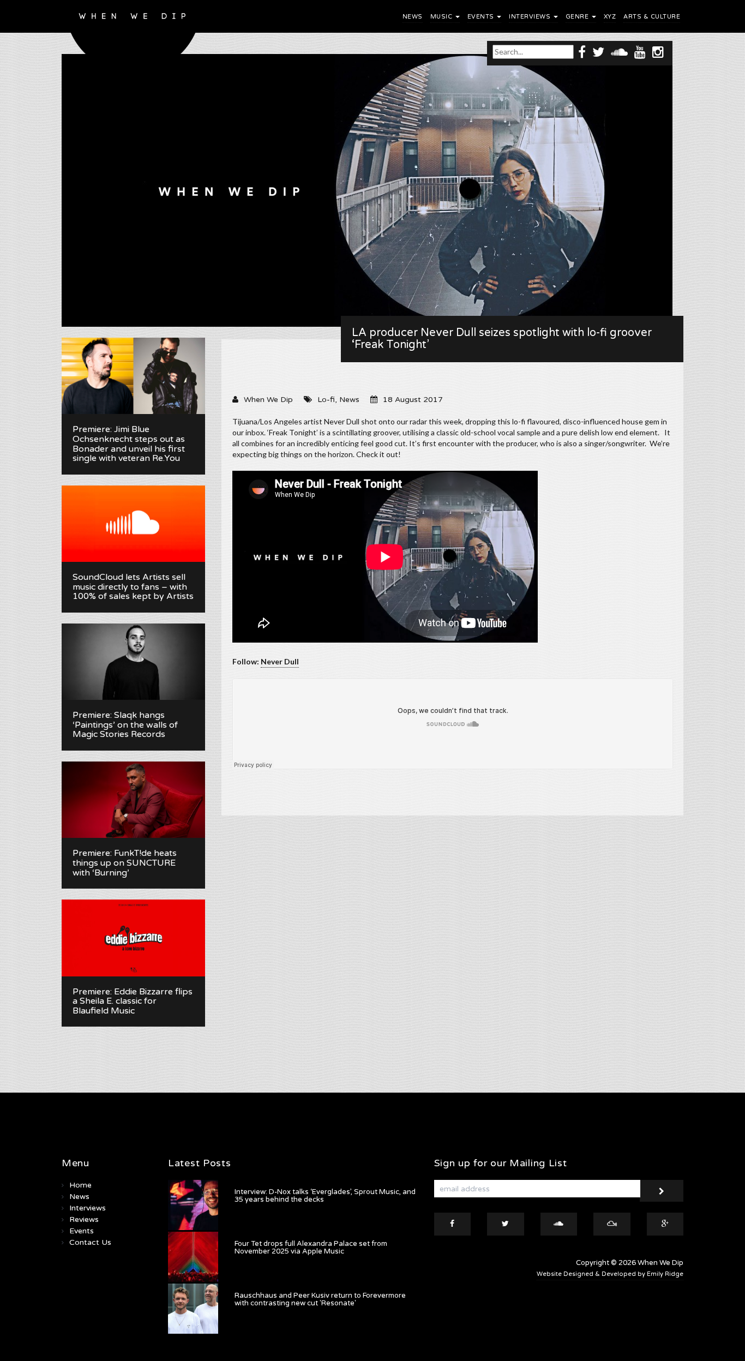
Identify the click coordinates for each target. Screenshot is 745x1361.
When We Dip (268, 399)
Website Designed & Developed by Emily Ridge (610, 1274)
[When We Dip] (133, 39)
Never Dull (280, 661)
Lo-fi (326, 399)
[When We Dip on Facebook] (582, 51)
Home (80, 1185)
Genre (578, 16)
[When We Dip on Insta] (658, 51)
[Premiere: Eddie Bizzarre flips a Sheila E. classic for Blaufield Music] (133, 938)
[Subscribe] (661, 1191)
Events (481, 16)
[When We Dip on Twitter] (598, 51)
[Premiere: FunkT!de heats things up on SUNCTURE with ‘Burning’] (133, 800)
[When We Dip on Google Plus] (665, 1224)
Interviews (530, 16)
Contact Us (90, 1242)
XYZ (610, 16)
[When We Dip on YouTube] (640, 51)
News (412, 16)
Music (442, 16)
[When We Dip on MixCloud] (611, 1224)
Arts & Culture (651, 16)
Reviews (84, 1219)
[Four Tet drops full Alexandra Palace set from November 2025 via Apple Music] (193, 1257)
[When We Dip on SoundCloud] (619, 51)
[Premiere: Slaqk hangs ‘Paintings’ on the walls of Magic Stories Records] (133, 661)
